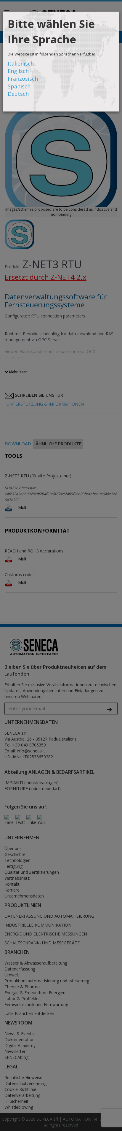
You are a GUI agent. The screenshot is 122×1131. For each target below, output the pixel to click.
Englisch (18, 70)
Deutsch (18, 93)
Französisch (23, 78)
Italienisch (21, 63)
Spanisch (19, 86)
